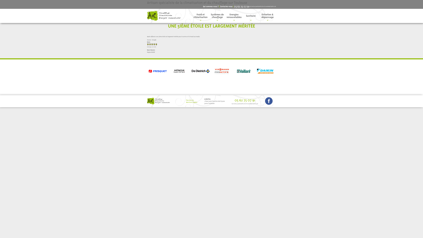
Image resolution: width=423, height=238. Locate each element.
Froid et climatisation (201, 16)
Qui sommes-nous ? (211, 6)
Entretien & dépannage (267, 16)
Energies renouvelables (234, 16)
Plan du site (190, 100)
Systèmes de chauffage (217, 16)
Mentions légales (191, 102)
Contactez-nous (226, 6)
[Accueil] (164, 16)
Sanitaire (251, 15)
